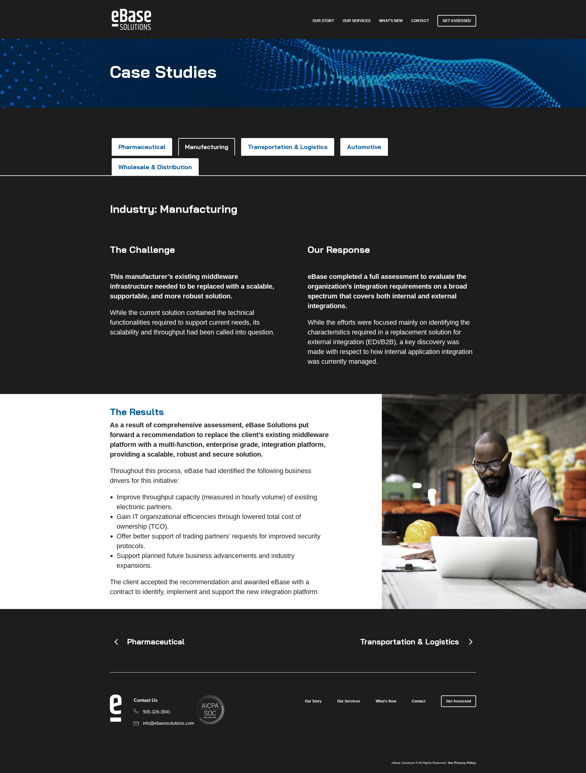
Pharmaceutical (141, 147)
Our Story (323, 21)
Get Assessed (457, 21)
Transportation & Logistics (287, 147)
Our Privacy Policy (462, 762)
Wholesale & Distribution (155, 167)
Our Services (357, 21)
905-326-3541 (156, 711)
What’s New (391, 21)
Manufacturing (206, 147)
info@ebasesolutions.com (168, 723)
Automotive (364, 147)
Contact (420, 21)
